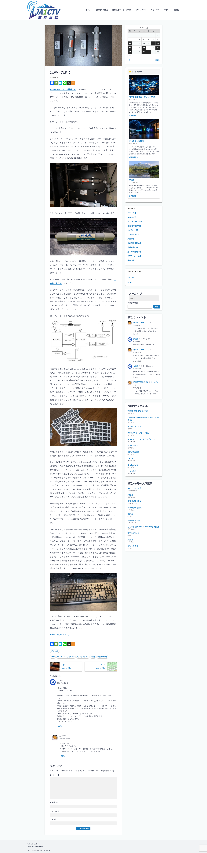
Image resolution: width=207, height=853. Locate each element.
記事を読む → (133, 115)
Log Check (155, 10)
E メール (54, 811)
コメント (54, 775)
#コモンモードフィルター (66, 657)
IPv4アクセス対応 (136, 141)
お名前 (54, 802)
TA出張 (130, 458)
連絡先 (176, 10)
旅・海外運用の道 (134, 252)
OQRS (166, 10)
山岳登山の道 (133, 247)
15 (153, 43)
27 (144, 51)
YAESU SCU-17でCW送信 (138, 411)
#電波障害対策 (102, 657)
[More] (73, 83)
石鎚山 (135, 350)
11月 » (157, 60)
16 (158, 43)
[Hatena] (60, 83)
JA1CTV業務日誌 (37, 846)
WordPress (36, 850)
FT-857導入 (132, 471)
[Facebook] (52, 83)
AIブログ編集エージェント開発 (142, 97)
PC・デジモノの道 (135, 221)
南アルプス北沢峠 (134, 426)
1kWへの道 (54, 651)
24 (130, 51)
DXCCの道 (132, 217)
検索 (156, 307)
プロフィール (141, 10)
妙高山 (130, 540)
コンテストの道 (134, 234)
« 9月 (129, 60)
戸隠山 (131, 180)
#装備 (93, 657)
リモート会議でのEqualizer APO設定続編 (143, 527)
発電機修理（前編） (135, 501)
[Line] (65, 83)
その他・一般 (133, 230)
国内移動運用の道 (134, 243)
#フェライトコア (83, 657)
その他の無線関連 (134, 226)
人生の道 (131, 239)
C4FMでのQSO (133, 452)
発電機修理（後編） (135, 508)
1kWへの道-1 (133, 446)
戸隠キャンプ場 (134, 520)
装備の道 (131, 260)
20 (144, 47)
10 (130, 43)
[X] (69, 83)
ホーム (88, 10)
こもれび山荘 (133, 465)
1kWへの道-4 (133, 546)
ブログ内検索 (133, 303)
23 (158, 47)
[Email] (56, 83)
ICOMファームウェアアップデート (141, 439)
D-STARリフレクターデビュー (139, 433)
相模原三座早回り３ (141, 382)
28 (148, 51)
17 (130, 47)
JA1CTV (144, 322)
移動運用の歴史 (102, 10)
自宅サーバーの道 (134, 256)
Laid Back (48, 850)
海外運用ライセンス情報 (121, 10)
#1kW (53, 657)
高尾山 (130, 514)
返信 (61, 726)
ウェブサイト (55, 819)
